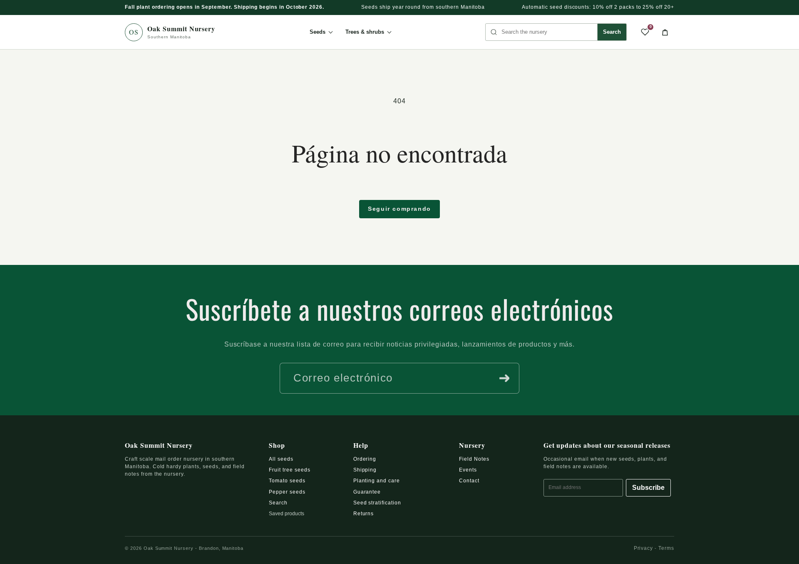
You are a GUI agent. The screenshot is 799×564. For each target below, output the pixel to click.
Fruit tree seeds (289, 470)
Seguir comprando (399, 208)
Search (612, 32)
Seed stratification (377, 503)
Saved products (286, 514)
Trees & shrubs (364, 32)
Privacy (643, 548)
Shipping (365, 470)
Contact (469, 481)
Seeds (317, 32)
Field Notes (474, 459)
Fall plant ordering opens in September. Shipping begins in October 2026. (224, 7)
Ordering (365, 459)
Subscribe (648, 487)
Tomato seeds (287, 481)
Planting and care (376, 481)
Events (468, 470)
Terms (666, 548)
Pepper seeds (287, 492)
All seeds (281, 459)
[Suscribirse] (504, 378)
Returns (363, 514)
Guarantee (367, 492)
